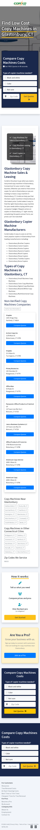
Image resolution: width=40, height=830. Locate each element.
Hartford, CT (23, 510)
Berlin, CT (23, 523)
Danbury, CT (21, 535)
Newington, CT (9, 514)
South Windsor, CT (11, 523)
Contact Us (6, 815)
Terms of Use (23, 824)
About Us (5, 810)
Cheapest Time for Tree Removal (14, 796)
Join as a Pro (20, 655)
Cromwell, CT (24, 518)
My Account (6, 804)
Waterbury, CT (9, 552)
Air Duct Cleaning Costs (10, 791)
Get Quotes (29, 96)
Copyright (30, 824)
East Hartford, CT (10, 510)
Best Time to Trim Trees (10, 793)
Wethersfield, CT (10, 506)
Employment (6, 812)
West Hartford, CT (11, 518)
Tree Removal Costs (9, 788)
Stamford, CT (20, 548)
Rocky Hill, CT (23, 506)
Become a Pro (7, 801)
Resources (5, 786)
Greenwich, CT (9, 539)
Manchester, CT (22, 514)
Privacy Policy (14, 824)
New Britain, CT (10, 544)
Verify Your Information (12, 309)
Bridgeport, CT (10, 535)
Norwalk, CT (9, 548)
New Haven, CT (22, 544)
